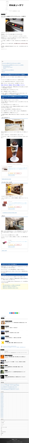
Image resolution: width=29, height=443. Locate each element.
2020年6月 (2, 397)
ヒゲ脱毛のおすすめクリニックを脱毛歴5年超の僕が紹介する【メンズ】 (15, 371)
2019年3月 (2, 415)
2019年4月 (2, 414)
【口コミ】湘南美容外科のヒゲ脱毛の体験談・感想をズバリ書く (14, 366)
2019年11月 (2, 405)
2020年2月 (2, 401)
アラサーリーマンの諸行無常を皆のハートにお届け (14, 440)
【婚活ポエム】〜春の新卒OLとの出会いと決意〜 (12, 332)
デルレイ (4, 68)
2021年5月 (2, 394)
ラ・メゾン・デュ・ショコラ (7, 67)
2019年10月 (2, 406)
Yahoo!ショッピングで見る (11, 208)
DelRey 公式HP (4, 250)
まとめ (3, 71)
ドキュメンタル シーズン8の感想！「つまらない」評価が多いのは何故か (15, 361)
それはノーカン (14, 439)
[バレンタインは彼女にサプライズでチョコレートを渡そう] (15, 313)
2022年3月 (2, 393)
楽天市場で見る (18, 173)
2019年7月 (2, 410)
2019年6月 (2, 411)
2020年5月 (2, 398)
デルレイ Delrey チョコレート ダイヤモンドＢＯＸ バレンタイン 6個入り (17, 241)
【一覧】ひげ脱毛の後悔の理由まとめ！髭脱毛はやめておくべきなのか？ (15, 376)
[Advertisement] (7, 55)
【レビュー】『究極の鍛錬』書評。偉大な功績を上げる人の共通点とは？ (15, 356)
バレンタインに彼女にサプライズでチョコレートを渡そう (11, 63)
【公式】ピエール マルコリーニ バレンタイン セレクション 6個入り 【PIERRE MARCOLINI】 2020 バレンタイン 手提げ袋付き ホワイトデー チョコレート (17, 169)
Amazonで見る (11, 173)
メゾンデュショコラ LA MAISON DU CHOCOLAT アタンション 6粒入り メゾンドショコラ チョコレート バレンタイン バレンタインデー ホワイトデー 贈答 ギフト (17, 203)
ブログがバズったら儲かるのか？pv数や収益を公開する (9, 346)
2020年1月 (2, 402)
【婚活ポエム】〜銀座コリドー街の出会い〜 (10, 286)
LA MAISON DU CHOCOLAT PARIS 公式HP (10, 212)
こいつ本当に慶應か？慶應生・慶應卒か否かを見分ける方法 (13, 342)
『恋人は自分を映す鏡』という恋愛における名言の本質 (11, 285)
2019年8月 (2, 409)
